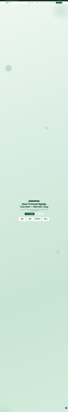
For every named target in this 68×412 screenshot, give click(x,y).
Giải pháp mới (37, 2)
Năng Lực (33, 2)
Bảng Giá (46, 2)
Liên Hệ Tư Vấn (59, 2)
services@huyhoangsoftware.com (14, 0)
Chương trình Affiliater (52, 2)
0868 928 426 (7, 0)
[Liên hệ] (66, 408)
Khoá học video (42, 2)
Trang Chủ (29, 2)
